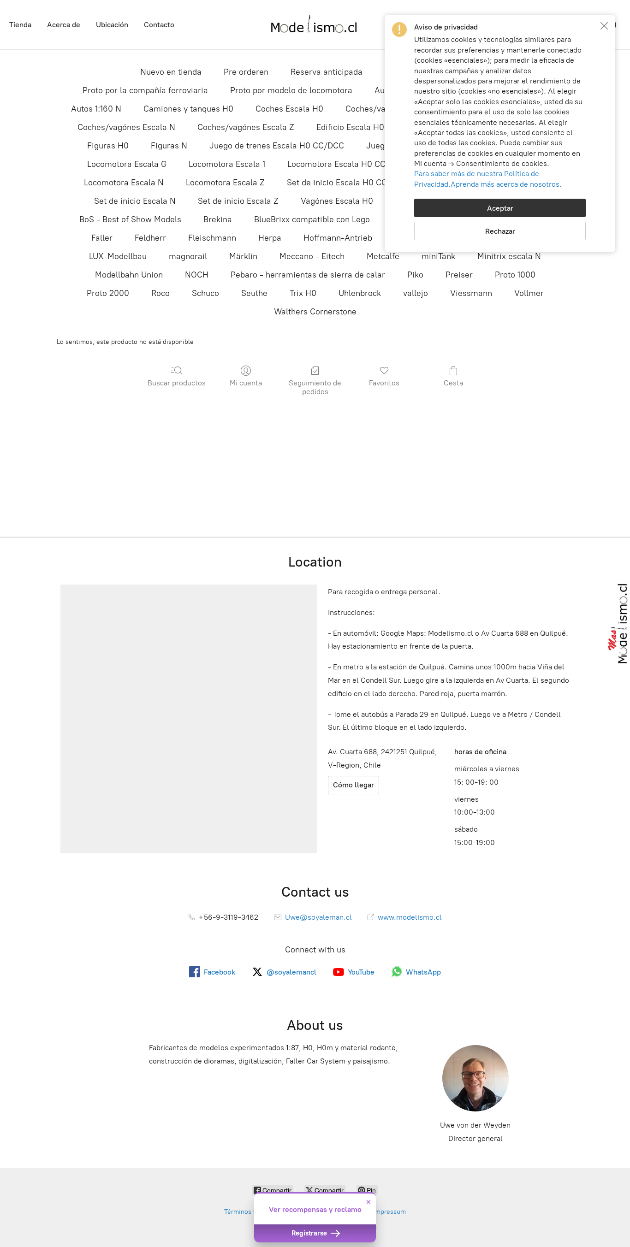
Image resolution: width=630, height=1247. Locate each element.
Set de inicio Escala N (135, 201)
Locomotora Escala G (126, 164)
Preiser (459, 275)
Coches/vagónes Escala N (126, 127)
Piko (415, 275)
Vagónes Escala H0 (337, 201)
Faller (102, 238)
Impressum (389, 1212)
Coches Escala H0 (289, 109)
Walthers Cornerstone (315, 312)
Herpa (269, 238)
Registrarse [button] (310, 1233)
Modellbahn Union (129, 275)
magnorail (188, 256)
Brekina (217, 219)
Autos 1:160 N (96, 109)
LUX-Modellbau (118, 256)
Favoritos (384, 382)
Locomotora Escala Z (225, 182)
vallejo (415, 293)
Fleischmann (212, 238)
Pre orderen (246, 72)
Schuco (205, 293)
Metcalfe (383, 256)
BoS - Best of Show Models (130, 219)
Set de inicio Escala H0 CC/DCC (347, 182)
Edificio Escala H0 (350, 127)
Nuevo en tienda (171, 72)
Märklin (243, 256)
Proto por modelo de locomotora (291, 90)
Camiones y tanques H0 (188, 109)
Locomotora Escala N (124, 182)
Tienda (20, 24)
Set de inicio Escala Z (238, 201)
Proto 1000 (515, 275)
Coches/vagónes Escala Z (245, 127)
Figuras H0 (108, 146)
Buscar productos (177, 382)
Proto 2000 (108, 293)
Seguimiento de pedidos (315, 387)
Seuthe (254, 293)
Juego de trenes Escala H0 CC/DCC (276, 146)
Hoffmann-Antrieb (337, 238)
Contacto (159, 24)
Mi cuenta (246, 382)
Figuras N (169, 146)
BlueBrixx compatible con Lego (312, 219)
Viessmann (471, 293)
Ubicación (112, 24)
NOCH (196, 275)
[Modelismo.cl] (315, 25)
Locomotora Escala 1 (227, 164)
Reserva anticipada (327, 72)
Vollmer (529, 293)
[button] (604, 26)
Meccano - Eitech (312, 256)
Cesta (453, 382)
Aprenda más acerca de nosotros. (506, 184)
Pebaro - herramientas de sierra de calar (308, 275)
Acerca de (63, 24)
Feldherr (150, 238)
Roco (160, 293)
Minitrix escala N (509, 256)
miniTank (438, 256)
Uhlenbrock (360, 293)
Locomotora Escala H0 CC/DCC (346, 164)
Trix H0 (303, 293)
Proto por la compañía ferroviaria (145, 90)
